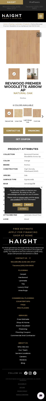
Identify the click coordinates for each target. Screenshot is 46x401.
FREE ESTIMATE (23, 229)
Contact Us (13, 131)
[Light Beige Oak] (27, 112)
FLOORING (23, 270)
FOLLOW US (15, 373)
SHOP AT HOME (23, 235)
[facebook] (26, 373)
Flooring (11, 24)
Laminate (19, 24)
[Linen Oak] (18, 113)
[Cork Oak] (37, 113)
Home (5, 24)
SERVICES (23, 315)
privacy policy (24, 197)
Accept (17, 205)
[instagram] (30, 373)
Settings (23, 209)
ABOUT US (23, 343)
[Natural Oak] (9, 113)
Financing (34, 131)
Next (43, 73)
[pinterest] (34, 373)
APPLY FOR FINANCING (23, 232)
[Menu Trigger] (41, 16)
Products (26, 24)
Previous (3, 73)
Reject (28, 205)
